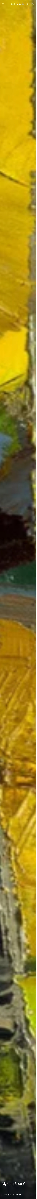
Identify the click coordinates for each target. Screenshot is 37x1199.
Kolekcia (8, 1194)
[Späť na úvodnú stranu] (2, 1194)
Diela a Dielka (17, 4)
